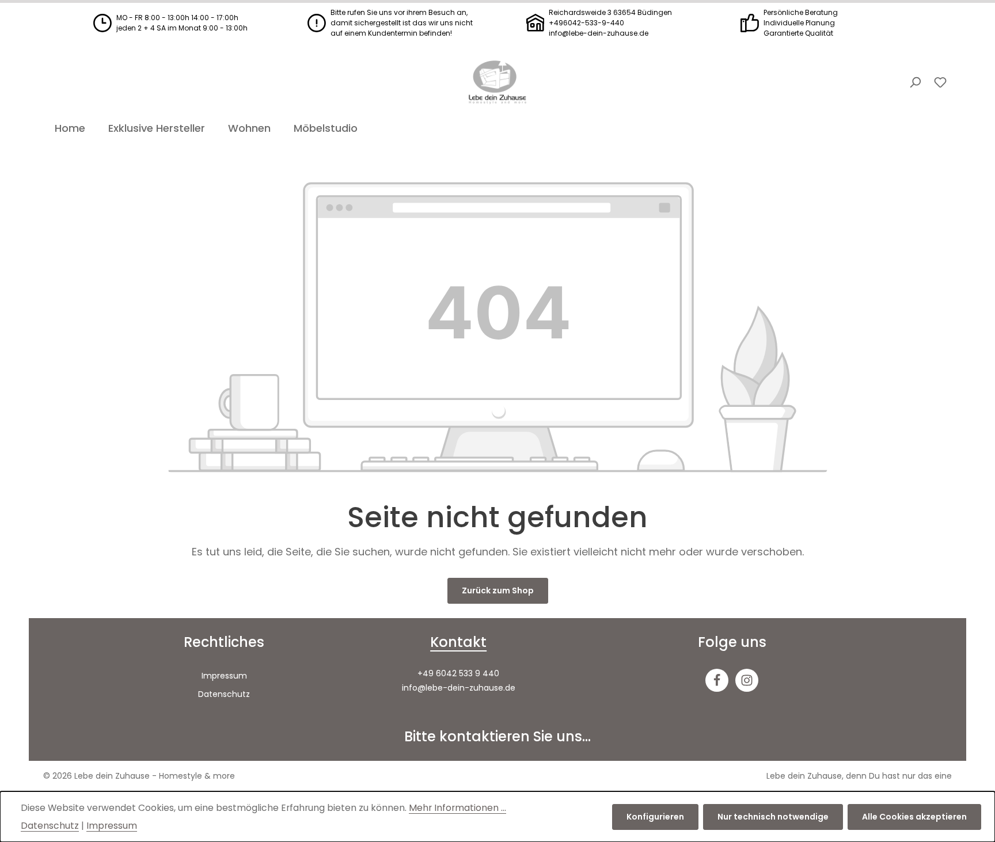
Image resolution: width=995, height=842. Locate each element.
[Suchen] (914, 82)
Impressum (224, 675)
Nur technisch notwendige (773, 816)
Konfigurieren (655, 816)
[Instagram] (746, 680)
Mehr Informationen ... (457, 807)
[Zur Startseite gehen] (497, 82)
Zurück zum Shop (498, 590)
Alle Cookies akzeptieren (914, 816)
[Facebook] (716, 680)
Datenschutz (224, 694)
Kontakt (458, 642)
